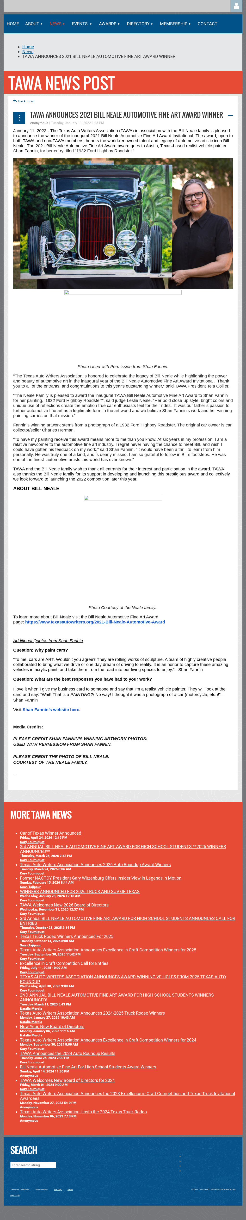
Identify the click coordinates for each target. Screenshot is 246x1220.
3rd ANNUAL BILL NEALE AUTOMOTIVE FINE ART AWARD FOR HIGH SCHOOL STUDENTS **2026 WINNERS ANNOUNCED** (123, 849)
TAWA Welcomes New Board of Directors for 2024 (67, 1080)
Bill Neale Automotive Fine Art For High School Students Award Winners (88, 1066)
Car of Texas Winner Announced (50, 833)
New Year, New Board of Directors (52, 1026)
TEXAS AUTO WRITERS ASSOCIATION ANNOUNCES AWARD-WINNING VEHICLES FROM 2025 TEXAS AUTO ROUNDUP (123, 979)
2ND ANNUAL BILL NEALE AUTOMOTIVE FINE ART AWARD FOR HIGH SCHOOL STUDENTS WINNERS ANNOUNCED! (117, 997)
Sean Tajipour (30, 887)
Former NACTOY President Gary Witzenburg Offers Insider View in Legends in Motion (100, 878)
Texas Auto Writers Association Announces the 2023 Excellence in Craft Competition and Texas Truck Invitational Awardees (127, 1096)
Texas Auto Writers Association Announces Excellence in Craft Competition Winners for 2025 (108, 949)
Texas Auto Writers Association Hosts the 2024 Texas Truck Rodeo (83, 1111)
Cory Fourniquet (32, 842)
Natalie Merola (31, 1009)
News (27, 51)
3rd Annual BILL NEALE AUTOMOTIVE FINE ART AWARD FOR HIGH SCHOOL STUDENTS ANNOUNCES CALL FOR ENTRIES (127, 921)
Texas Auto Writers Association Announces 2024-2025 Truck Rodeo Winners (92, 1013)
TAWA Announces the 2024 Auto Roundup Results (67, 1053)
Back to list (26, 101)
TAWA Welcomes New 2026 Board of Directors (64, 904)
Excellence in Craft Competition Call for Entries (64, 963)
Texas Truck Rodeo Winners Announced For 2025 (66, 936)
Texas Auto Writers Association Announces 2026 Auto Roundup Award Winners (95, 864)
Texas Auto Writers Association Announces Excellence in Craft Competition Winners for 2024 (108, 1039)
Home (28, 46)
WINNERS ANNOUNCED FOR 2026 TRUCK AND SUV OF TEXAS (80, 891)
